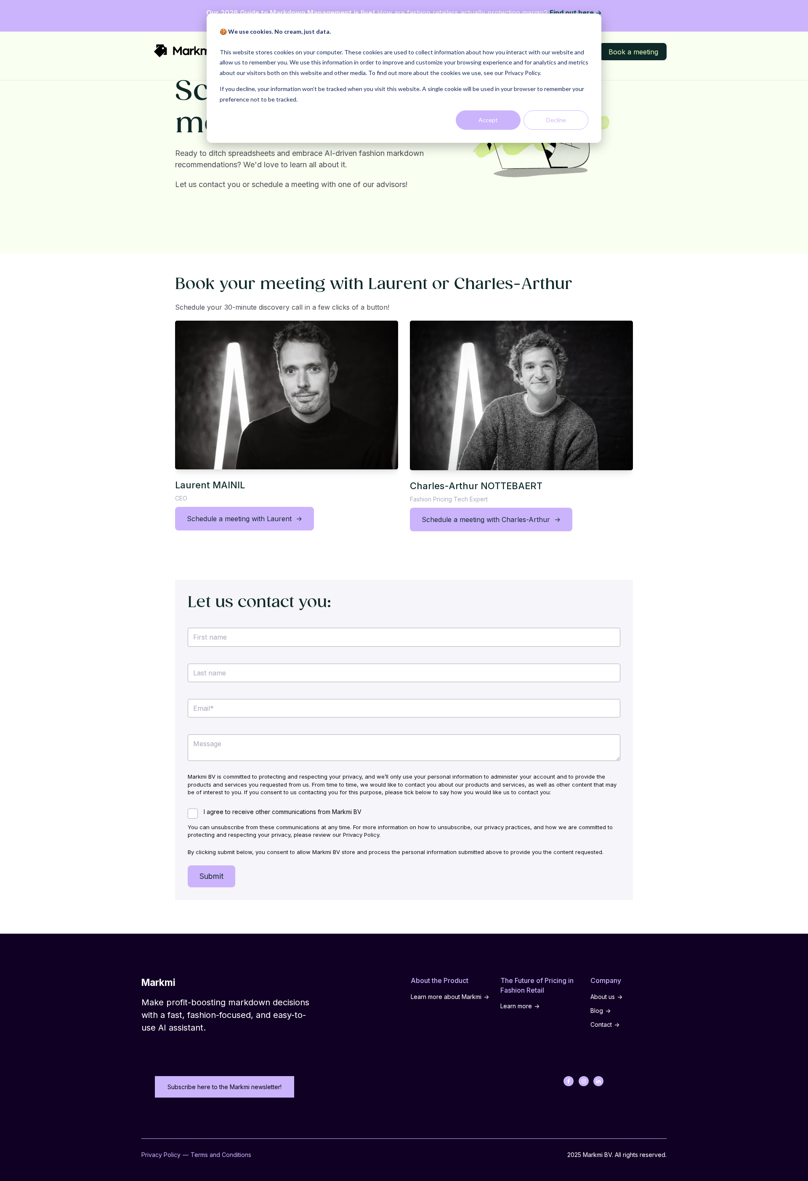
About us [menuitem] (602, 996)
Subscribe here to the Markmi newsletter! (224, 1086)
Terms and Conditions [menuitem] (221, 1154)
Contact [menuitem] (601, 1024)
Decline (556, 119)
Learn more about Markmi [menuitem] (446, 996)
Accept (488, 119)
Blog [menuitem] (596, 1010)
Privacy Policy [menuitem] (161, 1154)
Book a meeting (633, 52)
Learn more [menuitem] (516, 1006)
